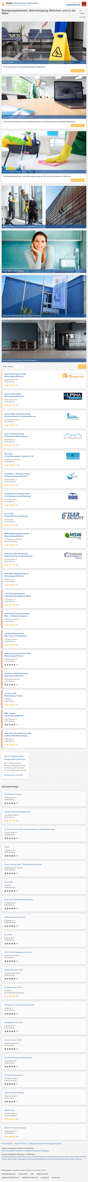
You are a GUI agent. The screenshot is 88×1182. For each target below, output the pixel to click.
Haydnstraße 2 (9, 520)
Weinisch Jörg (9, 1110)
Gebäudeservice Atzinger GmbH (17, 495)
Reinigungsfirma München (13, 775)
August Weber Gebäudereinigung (19, 415)
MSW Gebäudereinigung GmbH (16, 535)
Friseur (28, 1157)
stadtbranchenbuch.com (10, 1177)
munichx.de (45, 1177)
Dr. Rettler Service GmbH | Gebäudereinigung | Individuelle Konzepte (29, 829)
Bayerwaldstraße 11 (10, 720)
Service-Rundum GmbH (13, 1040)
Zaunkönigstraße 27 (10, 560)
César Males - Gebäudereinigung (17, 475)
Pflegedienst (22, 1159)
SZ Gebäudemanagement (13, 1075)
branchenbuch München (22, 3)
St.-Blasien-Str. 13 (10, 600)
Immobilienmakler (67, 1157)
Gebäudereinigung (54, 1157)
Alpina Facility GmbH (14, 395)
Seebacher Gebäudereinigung (18, 555)
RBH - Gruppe (14, 714)
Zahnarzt (78, 1159)
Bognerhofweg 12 (10, 441)
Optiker (15, 1159)
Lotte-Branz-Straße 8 (10, 640)
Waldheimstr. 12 (9, 580)
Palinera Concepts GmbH (13, 970)
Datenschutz (23, 1174)
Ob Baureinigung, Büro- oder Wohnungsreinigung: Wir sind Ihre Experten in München (37, 176)
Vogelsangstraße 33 (10, 660)
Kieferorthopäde (80, 1157)
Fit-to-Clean (8, 882)
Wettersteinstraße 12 (10, 480)
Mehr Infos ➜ (77, 71)
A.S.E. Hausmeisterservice (17, 595)
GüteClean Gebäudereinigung (16, 674)
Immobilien (28, 1151)
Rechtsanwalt (32, 1159)
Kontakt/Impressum (9, 1174)
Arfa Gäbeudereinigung (12, 794)
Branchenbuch (7, 1143)
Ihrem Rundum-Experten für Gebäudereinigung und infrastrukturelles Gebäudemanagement (39, 122)
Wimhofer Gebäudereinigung (14, 1128)
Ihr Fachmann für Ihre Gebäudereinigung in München (24, 67)
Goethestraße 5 (9, 740)
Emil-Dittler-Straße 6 (10, 500)
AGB (32, 1174)
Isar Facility (16, 515)
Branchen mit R (20, 1143)
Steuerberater (70, 1159)
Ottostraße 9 (9, 700)
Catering (23, 1157)
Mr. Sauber (8, 935)
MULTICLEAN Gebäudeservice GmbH (18, 952)
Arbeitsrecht (41, 1159)
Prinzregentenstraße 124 (12, 680)
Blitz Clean (19, 455)
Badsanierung (14, 1157)
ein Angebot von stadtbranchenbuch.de (18, 5)
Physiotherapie (58, 1159)
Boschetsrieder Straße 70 (12, 421)
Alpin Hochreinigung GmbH (15, 375)
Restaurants (36, 1151)
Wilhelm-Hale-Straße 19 (11, 620)
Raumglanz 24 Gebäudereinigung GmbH (19, 1005)
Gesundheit (10, 1151)
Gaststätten (36, 1157)
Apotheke (5, 1157)
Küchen (4, 1159)
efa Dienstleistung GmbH (15, 635)
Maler (10, 1159)
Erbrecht (50, 1159)
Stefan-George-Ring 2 (11, 401)
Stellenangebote (42, 1174)
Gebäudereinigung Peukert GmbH (17, 654)
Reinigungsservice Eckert (13, 1022)
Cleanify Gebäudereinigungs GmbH (17, 812)
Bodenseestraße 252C (11, 381)
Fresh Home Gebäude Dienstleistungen (18, 899)
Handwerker (19, 1151)
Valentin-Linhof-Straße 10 (12, 460)
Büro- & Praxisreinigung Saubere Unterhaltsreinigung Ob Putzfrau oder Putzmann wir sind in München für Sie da (15, 766)
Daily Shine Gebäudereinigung (16, 575)
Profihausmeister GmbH (13, 987)
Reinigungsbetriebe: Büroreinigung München (45, 1143)
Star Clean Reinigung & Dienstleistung (18, 1057)
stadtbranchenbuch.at (30, 1177)
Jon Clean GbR (13, 694)
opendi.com (56, 1177)
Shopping (45, 1151)
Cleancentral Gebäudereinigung (16, 615)
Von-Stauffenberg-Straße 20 (13, 540)
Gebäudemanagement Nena (14, 917)
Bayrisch (44, 1157)
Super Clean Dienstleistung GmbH (17, 734)
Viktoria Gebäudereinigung (14, 1093)
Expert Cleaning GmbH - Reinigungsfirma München (23, 864)
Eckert (6, 847)
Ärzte (4, 1151)
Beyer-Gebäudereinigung (16, 435)
